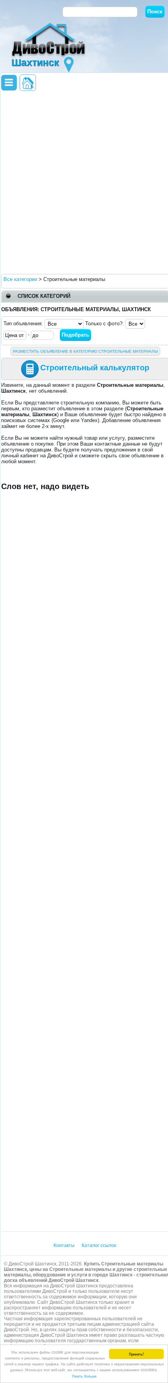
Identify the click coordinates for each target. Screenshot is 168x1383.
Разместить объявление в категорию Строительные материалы (85, 351)
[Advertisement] (84, 182)
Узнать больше (84, 1376)
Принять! (136, 1354)
